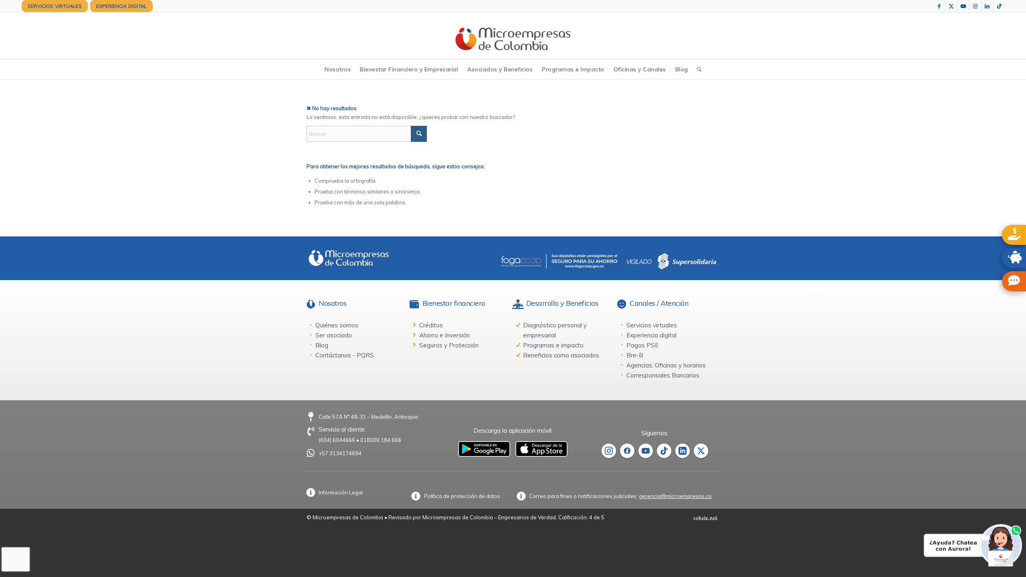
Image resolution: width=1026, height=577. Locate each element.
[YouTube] (645, 451)
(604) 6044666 (337, 440)
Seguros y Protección (449, 345)
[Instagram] (609, 451)
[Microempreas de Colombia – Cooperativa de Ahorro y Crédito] (513, 35)
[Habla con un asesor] (1014, 281)
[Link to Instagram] (975, 6)
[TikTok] (664, 451)
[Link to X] (951, 6)
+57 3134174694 (340, 453)
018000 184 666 (380, 440)
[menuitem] (55, 6)
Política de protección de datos (462, 496)
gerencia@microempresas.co (675, 496)
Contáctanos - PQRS (344, 355)
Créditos (431, 325)
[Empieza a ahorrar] (1014, 258)
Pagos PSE (642, 345)
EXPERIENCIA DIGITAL (121, 6)
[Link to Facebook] (939, 6)
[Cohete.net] (705, 518)
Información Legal (341, 492)
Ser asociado (333, 335)
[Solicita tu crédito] (1014, 235)
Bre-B (634, 355)
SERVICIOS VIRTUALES (55, 6)
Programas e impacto (553, 345)
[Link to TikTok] (1000, 6)
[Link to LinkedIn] (987, 6)
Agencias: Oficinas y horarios (666, 365)
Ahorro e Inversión (444, 335)
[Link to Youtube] (963, 6)
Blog (321, 345)
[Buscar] (699, 69)
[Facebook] (627, 451)
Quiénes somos (336, 325)
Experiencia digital (651, 335)
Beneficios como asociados (561, 355)
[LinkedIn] (682, 451)
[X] (701, 451)
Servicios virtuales (651, 325)
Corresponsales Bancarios (662, 375)
